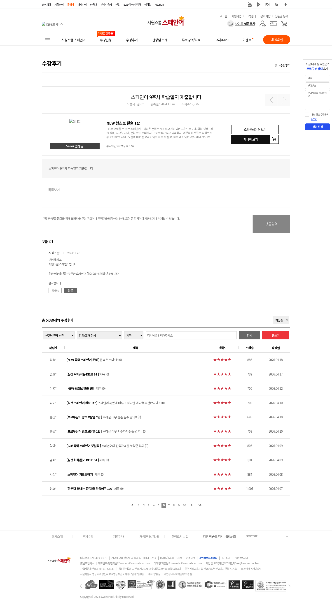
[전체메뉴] (47, 39)
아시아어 (82, 4)
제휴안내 (118, 536)
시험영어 (58, 4)
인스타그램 (267, 4)
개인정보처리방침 (208, 558)
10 (184, 505)
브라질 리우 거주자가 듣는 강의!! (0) (106, 431)
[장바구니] (284, 23)
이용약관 (190, 558)
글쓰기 (275, 335)
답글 (70, 290)
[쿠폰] (273, 23)
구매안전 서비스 (242, 558)
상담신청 (317, 127)
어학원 (147, 4)
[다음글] (284, 100)
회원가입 (236, 16)
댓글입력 (271, 223)
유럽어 (70, 4)
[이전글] (271, 100)
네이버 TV (258, 4)
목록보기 (54, 189)
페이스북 (285, 4)
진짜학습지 (106, 4)
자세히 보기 (250, 139)
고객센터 (251, 16)
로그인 (223, 16)
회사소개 (57, 536)
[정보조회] (175, 568)
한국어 (93, 4)
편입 (117, 4)
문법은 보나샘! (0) (94, 359)
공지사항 (265, 16)
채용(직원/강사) (149, 536)
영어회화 (46, 4)
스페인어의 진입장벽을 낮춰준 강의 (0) (107, 445)
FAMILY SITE (251, 536)
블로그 (276, 4)
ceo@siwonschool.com (248, 563)
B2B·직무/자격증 (132, 4)
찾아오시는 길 (179, 536)
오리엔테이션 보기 (255, 129)
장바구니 (274, 139)
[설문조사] (241, 23)
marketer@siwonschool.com (186, 563)
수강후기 (285, 65)
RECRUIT (159, 4)
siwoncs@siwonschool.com (135, 563)
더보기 (314, 119)
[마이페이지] (262, 23)
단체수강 (87, 536)
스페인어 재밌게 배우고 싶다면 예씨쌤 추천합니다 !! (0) (116, 403)
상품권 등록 (281, 16)
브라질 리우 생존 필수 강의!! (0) (104, 417)
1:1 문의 (226, 558)
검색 (249, 335)
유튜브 (249, 4)
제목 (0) (88, 374)
